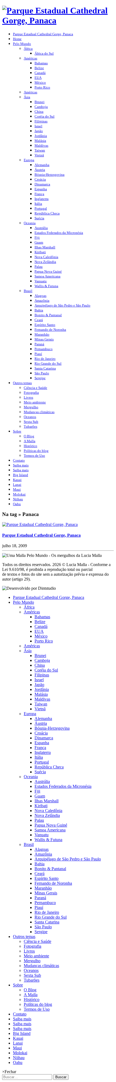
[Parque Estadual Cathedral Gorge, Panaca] (40, 524)
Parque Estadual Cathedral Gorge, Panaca (41, 535)
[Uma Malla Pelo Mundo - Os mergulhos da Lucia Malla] (58, 20)
